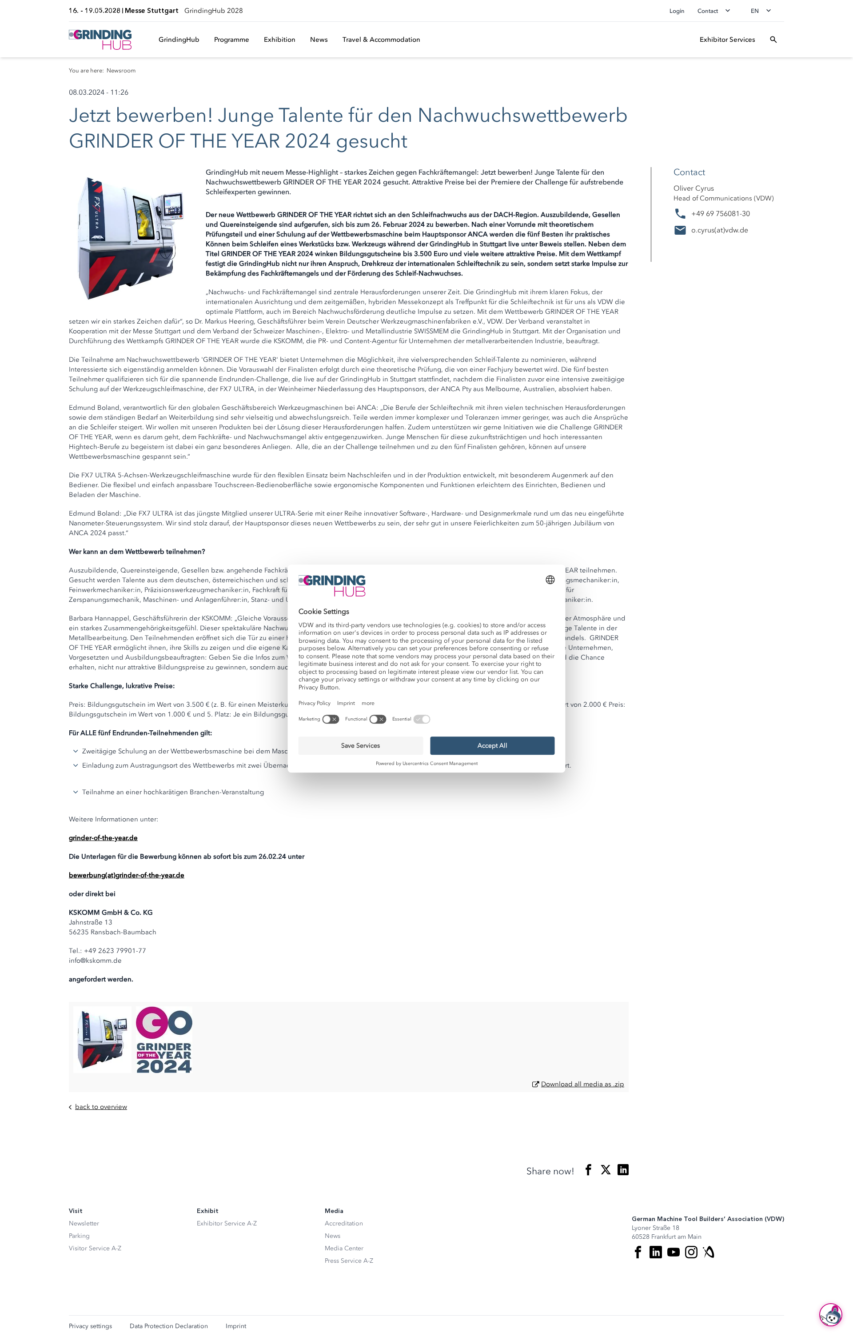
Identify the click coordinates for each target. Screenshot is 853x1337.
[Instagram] (691, 1252)
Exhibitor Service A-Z (227, 1223)
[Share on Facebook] (588, 1171)
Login (677, 11)
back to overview (101, 1107)
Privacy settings (90, 1326)
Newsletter (84, 1223)
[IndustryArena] (709, 1252)
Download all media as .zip (582, 1084)
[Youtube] (673, 1252)
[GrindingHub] (100, 40)
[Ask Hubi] (830, 1314)
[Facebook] (638, 1252)
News (332, 1236)
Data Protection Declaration (169, 1326)
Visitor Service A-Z (95, 1248)
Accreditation (344, 1223)
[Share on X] (605, 1171)
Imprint (236, 1326)
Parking (79, 1236)
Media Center (344, 1248)
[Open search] (773, 39)
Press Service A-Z (349, 1261)
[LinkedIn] (656, 1252)
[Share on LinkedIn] (623, 1171)
